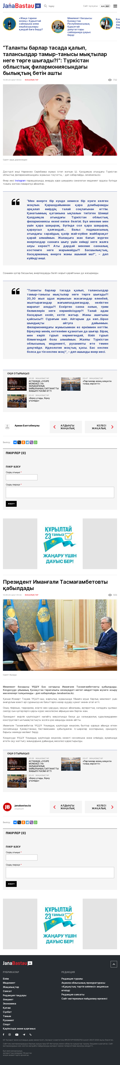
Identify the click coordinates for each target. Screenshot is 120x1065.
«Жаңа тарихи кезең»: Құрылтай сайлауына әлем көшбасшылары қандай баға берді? (31, 24)
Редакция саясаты (72, 994)
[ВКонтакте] (15, 442)
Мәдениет (9, 982)
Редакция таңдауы (14, 995)
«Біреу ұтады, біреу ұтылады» (39, 399)
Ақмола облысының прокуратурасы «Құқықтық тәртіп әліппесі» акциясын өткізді (84, 986)
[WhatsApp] (35, 442)
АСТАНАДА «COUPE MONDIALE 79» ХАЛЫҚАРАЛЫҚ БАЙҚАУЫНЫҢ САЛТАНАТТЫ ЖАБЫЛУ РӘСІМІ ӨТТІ (44, 386)
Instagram (20, 180)
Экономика (9, 1003)
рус (107, 6)
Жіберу (11, 504)
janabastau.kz (23, 805)
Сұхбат (7, 1011)
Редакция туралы (72, 978)
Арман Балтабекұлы (27, 425)
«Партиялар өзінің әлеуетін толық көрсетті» (97, 382)
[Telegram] (27, 442)
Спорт (6, 1024)
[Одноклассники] (23, 442)
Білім (6, 978)
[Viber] (31, 442)
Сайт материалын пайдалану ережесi (84, 998)
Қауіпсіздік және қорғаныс (19, 1028)
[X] (19, 442)
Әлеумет (8, 999)
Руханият (8, 1020)
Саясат (7, 991)
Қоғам (7, 1007)
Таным (7, 1016)
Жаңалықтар (11, 987)
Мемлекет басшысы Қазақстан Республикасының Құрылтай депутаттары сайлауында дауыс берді (79, 26)
